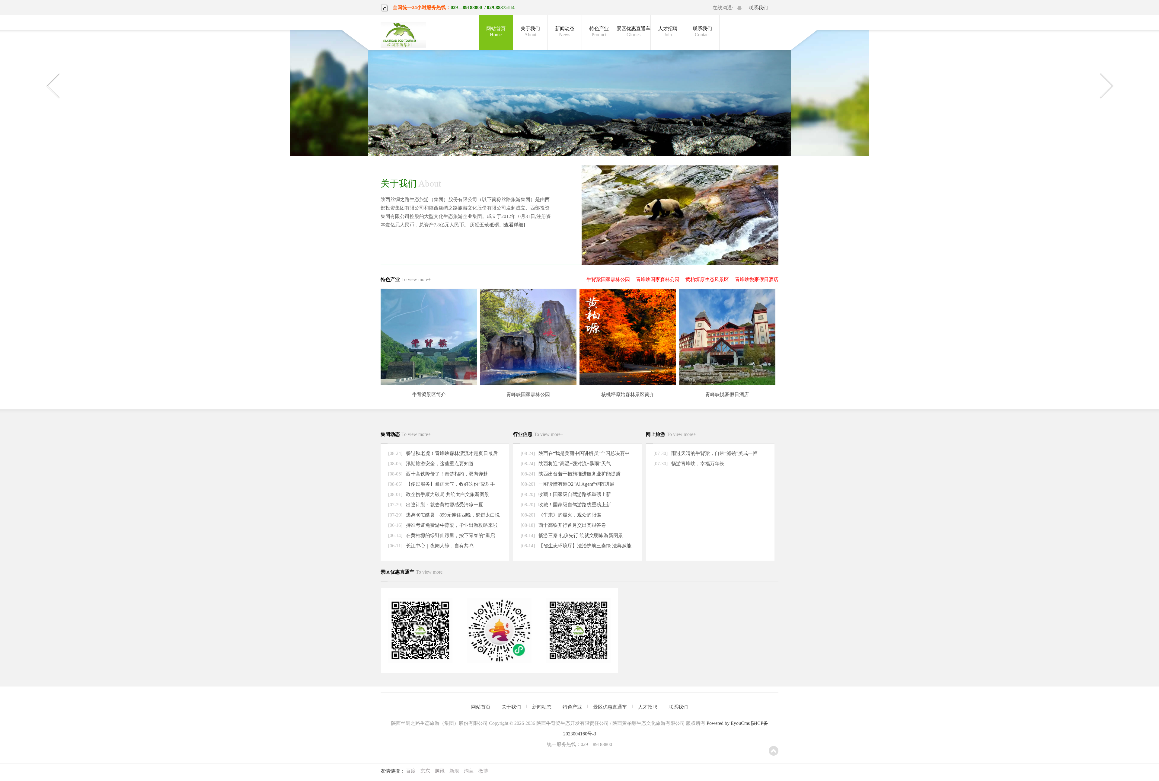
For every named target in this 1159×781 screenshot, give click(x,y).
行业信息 (538, 434)
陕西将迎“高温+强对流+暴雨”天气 (574, 463)
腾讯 (440, 770)
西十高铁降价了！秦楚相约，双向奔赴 (446, 473)
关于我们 (530, 31)
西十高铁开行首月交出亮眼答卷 (571, 525)
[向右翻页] (1107, 86)
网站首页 (496, 31)
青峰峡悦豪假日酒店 (756, 279)
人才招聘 (668, 31)
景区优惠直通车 (633, 31)
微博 (483, 770)
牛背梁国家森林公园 (608, 279)
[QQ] (739, 8)
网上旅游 (671, 434)
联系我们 (758, 7)
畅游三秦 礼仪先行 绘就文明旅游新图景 (580, 535)
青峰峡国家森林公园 (657, 279)
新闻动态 (564, 31)
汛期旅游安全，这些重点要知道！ (441, 463)
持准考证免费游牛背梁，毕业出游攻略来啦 (451, 525)
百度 (411, 770)
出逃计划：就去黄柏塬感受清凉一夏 (444, 504)
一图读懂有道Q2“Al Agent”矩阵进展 (576, 484)
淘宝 (469, 770)
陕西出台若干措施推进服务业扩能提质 (579, 473)
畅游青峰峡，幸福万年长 (697, 463)
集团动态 (406, 434)
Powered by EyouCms (727, 723)
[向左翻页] (52, 86)
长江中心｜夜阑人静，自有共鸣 (439, 545)
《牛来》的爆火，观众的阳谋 (569, 514)
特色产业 (599, 31)
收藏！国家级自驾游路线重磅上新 (574, 494)
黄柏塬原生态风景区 (707, 279)
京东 (425, 770)
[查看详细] (514, 224)
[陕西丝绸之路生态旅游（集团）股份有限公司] (403, 35)
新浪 (454, 770)
